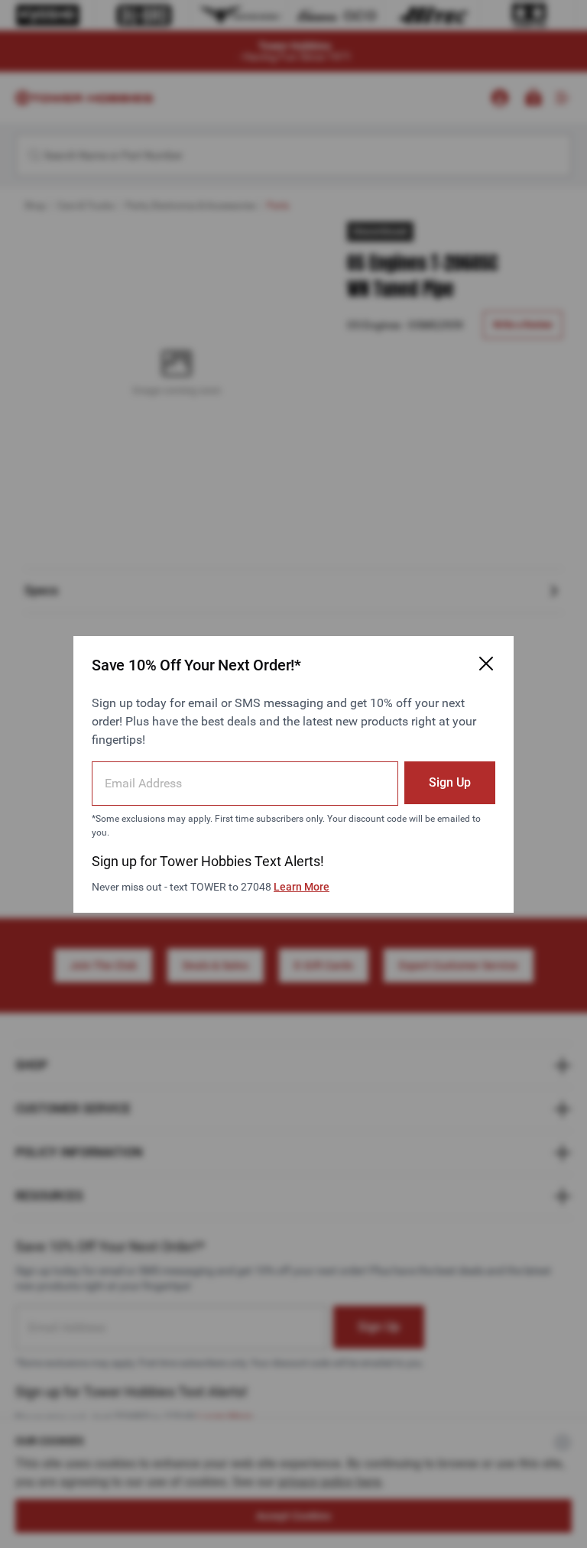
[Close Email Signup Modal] (486, 663)
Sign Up (450, 782)
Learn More (301, 887)
